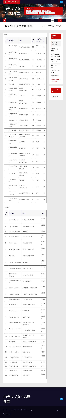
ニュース (42, 13)
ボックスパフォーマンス (32, 13)
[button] (56, 20)
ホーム (43, 26)
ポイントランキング (49, 13)
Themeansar (7, 414)
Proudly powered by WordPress (12, 410)
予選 (50, 11)
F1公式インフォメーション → (55, 80)
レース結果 (44, 11)
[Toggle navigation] (52, 20)
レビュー (29, 11)
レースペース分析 (36, 11)
